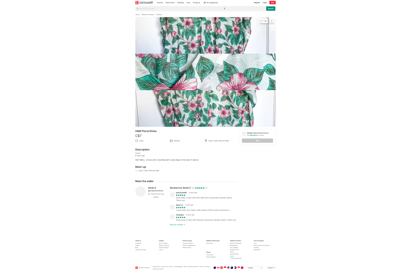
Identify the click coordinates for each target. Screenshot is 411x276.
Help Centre (156, 266)
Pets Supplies (234, 247)
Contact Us (164, 266)
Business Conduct (158, 269)
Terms (201, 266)
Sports (232, 256)
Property (256, 247)
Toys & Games (234, 254)
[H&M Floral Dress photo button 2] (205, 72)
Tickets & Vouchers (236, 258)
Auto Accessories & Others (262, 245)
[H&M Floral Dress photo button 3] (205, 108)
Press (171, 266)
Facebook (138, 243)
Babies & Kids (187, 247)
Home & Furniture (188, 243)
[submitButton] (270, 8)
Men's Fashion (163, 243)
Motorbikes (257, 249)
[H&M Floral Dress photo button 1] (205, 35)
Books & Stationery (235, 243)
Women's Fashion (164, 245)
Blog (136, 247)
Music (232, 252)
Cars (255, 243)
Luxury (161, 249)
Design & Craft (234, 249)
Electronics (209, 243)
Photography (234, 245)
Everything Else (211, 257)
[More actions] (272, 21)
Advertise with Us (193, 266)
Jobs (185, 266)
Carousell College (140, 249)
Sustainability (178, 266)
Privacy (207, 266)
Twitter (137, 245)
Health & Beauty (164, 247)
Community (209, 255)
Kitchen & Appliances (189, 245)
